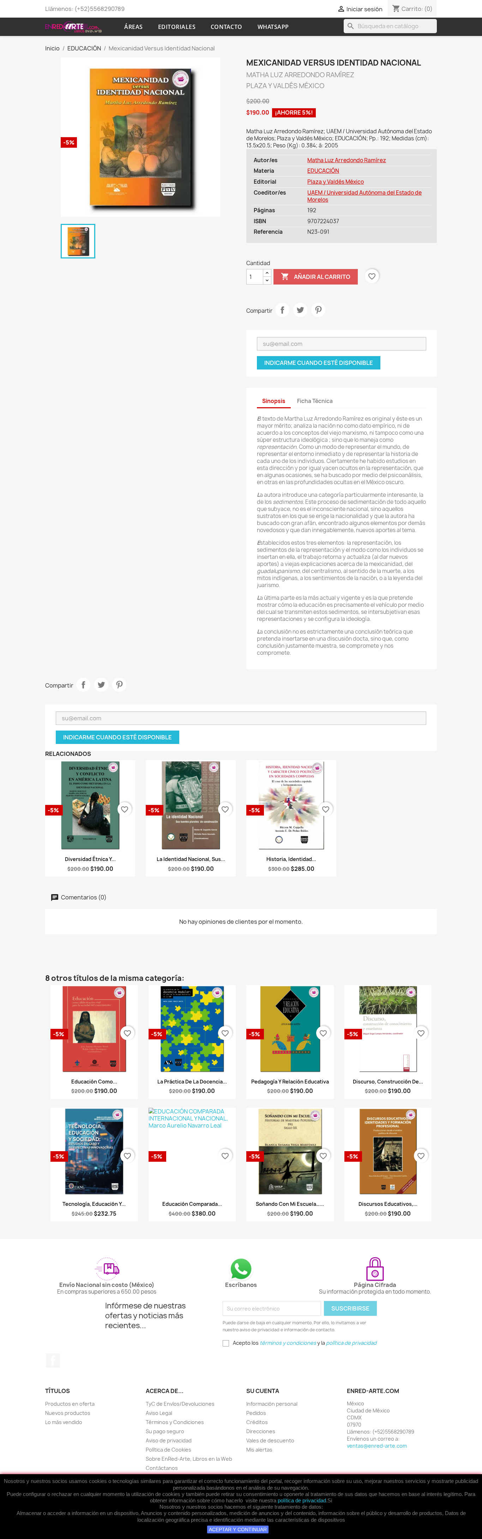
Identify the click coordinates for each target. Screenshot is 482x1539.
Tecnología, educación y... (94, 1204)
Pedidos (256, 1413)
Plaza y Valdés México (335, 181)
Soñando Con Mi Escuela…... (290, 1204)
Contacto (226, 27)
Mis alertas (259, 1449)
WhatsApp (273, 27)
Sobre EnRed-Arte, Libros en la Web (189, 1458)
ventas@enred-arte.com (377, 1445)
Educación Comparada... (192, 1204)
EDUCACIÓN (323, 171)
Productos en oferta (70, 1403)
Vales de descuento (270, 1440)
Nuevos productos (67, 1413)
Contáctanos (162, 1468)
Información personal (271, 1403)
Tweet (300, 310)
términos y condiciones (288, 1342)
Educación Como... (94, 1081)
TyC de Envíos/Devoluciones (180, 1403)
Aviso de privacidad (169, 1440)
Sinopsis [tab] (273, 401)
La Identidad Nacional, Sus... (191, 859)
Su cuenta (262, 1391)
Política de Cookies (168, 1449)
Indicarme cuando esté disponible (318, 363)
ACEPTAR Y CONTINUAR (238, 1529)
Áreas (133, 27)
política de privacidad (302, 1500)
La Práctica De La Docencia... (192, 1081)
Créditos (257, 1422)
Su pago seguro (165, 1431)
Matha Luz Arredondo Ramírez (346, 160)
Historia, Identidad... (291, 859)
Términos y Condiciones (175, 1422)
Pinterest (318, 310)
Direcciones (260, 1431)
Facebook (53, 1361)
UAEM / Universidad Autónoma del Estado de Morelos (364, 196)
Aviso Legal (159, 1413)
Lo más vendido (63, 1422)
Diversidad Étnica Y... (90, 859)
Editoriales (177, 27)
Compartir (282, 310)
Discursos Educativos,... (388, 1204)
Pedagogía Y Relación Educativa (290, 1081)
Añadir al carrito (315, 276)
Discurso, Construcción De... (388, 1081)
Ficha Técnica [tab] (315, 401)
